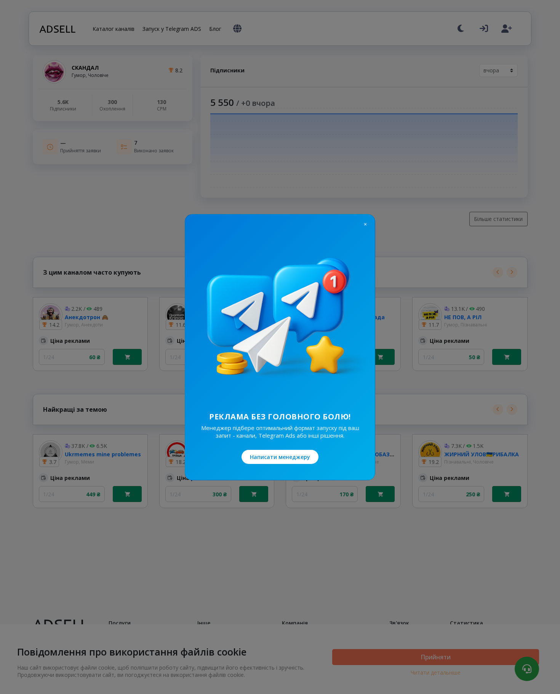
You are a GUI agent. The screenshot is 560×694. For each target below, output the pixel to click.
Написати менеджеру (280, 457)
